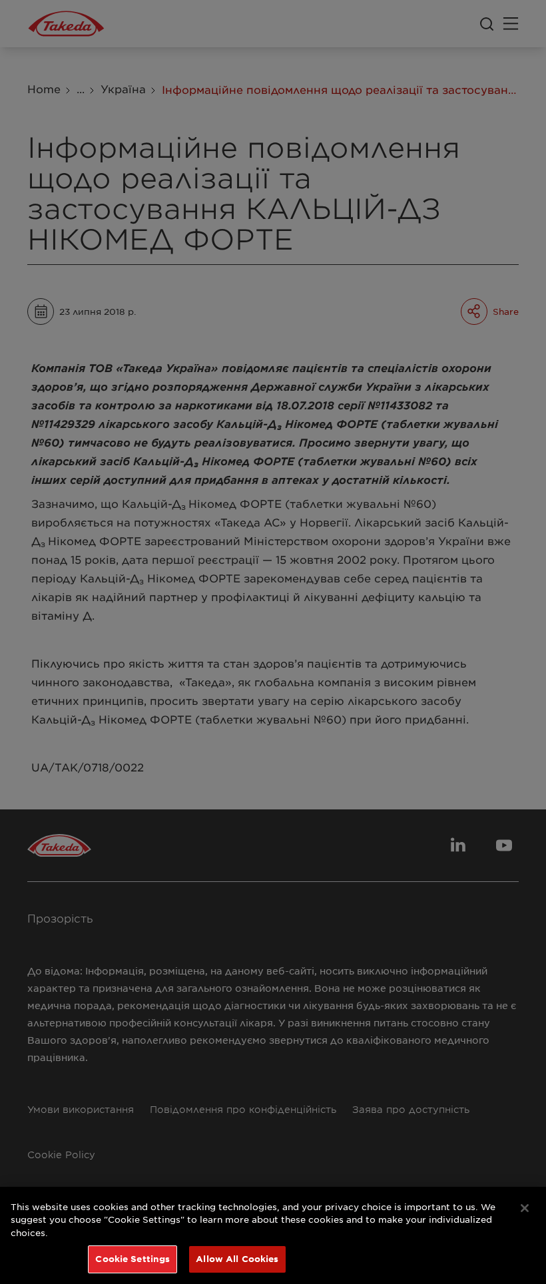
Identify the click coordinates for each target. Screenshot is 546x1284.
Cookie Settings (132, 1258)
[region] (273, 1235)
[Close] (524, 1208)
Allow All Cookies (237, 1258)
